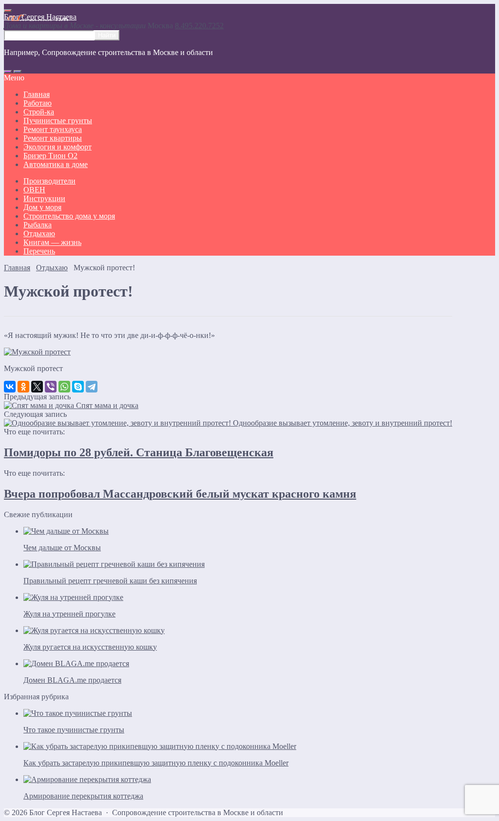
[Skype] (78, 386)
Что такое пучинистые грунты (73, 730)
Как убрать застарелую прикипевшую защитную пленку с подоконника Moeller (155, 763)
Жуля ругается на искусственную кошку (90, 647)
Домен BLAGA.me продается (72, 680)
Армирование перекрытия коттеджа (83, 796)
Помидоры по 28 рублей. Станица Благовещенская (138, 452)
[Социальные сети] (8, 71)
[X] (37, 386)
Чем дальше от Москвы (62, 547)
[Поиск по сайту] (17, 71)
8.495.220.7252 (199, 25)
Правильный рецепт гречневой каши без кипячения (110, 581)
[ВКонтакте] (10, 386)
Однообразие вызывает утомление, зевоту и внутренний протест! (342, 423)
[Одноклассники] (23, 386)
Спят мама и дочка (107, 405)
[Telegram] (91, 386)
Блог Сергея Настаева (40, 17)
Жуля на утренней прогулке (69, 614)
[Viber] (51, 386)
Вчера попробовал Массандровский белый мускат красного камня (180, 493)
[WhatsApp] (64, 386)
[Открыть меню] (8, 10)
